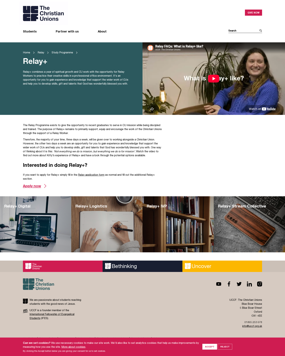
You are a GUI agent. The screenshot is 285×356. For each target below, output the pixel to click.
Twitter (236, 284)
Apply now (32, 186)
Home (26, 52)
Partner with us (67, 31)
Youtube (216, 284)
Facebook (226, 284)
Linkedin (247, 284)
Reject (225, 346)
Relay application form (91, 174)
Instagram (257, 284)
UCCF (82, 13)
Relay (41, 52)
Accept (209, 346)
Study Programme (62, 52)
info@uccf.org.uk (252, 325)
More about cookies (73, 346)
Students (30, 31)
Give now (253, 12)
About (102, 31)
